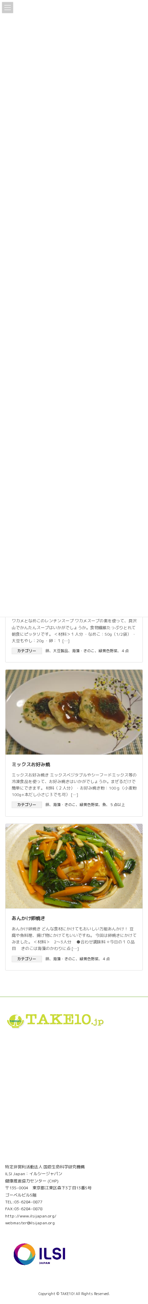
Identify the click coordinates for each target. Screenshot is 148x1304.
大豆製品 (60, 651)
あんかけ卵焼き (28, 918)
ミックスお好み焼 (31, 764)
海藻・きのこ (83, 651)
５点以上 (117, 804)
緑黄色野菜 (107, 651)
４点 (125, 651)
